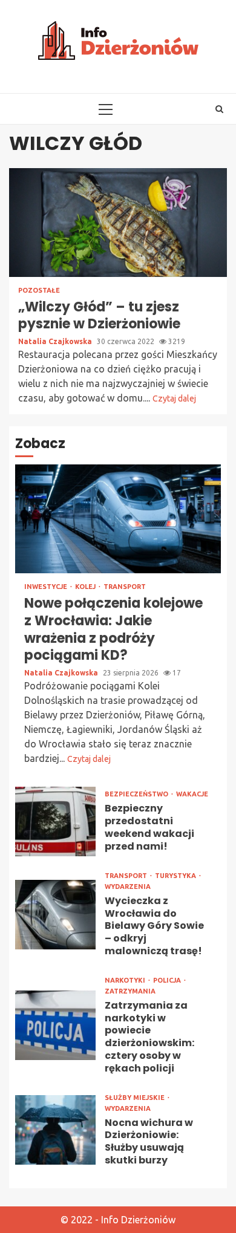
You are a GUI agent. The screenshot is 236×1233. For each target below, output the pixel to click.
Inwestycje (46, 587)
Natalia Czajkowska (56, 341)
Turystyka (176, 876)
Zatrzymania (130, 991)
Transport (124, 587)
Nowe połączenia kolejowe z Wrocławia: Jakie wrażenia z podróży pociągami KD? (118, 518)
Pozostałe (39, 290)
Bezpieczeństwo (137, 794)
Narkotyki (126, 980)
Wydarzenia (128, 886)
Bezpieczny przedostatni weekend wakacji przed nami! (55, 821)
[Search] (219, 108)
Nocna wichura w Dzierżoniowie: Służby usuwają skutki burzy (55, 1130)
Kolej (86, 587)
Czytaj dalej (174, 398)
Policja (168, 980)
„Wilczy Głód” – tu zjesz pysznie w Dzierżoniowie (118, 222)
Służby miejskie (135, 1098)
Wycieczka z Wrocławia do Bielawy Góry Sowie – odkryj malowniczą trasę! (55, 914)
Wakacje (192, 794)
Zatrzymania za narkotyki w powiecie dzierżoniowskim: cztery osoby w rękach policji (55, 1025)
